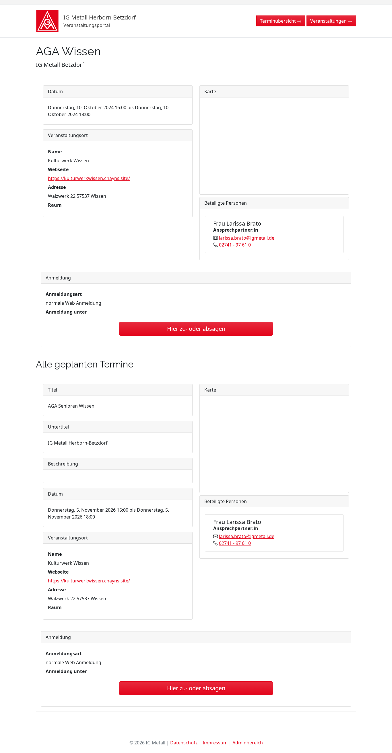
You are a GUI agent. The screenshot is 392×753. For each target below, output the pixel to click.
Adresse (57, 187)
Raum (55, 205)
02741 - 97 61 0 (235, 245)
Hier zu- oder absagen (196, 329)
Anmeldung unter (66, 312)
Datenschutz (184, 743)
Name (55, 151)
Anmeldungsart (64, 294)
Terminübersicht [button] (278, 21)
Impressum (215, 743)
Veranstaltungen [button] (329, 21)
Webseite (58, 169)
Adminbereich (247, 743)
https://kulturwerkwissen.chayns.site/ (89, 178)
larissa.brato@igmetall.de (246, 238)
